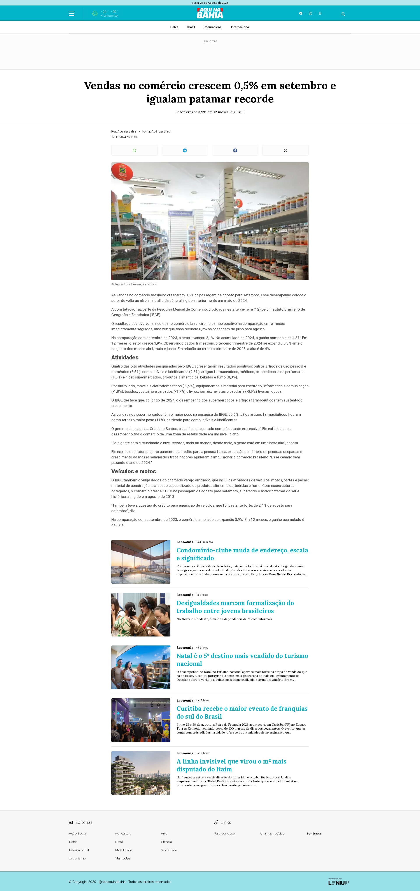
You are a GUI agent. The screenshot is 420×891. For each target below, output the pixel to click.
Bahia (174, 27)
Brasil (191, 27)
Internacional (213, 27)
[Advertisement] (210, 53)
